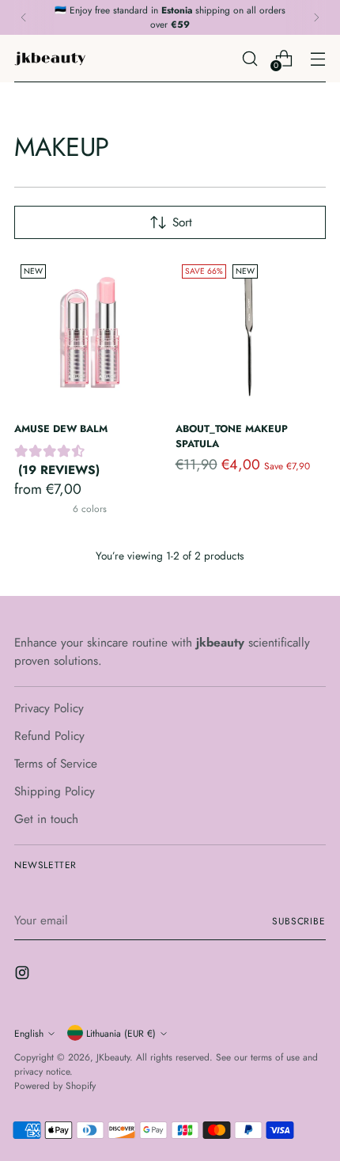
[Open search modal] (249, 58)
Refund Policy (49, 736)
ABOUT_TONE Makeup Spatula (232, 436)
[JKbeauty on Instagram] (23, 975)
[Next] (316, 17)
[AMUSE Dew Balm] (89, 333)
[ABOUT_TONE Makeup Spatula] (251, 333)
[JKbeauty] (49, 58)
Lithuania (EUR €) (121, 1033)
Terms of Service (55, 763)
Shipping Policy (54, 791)
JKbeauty (113, 1057)
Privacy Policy (49, 708)
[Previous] (23, 17)
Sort (182, 222)
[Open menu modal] (317, 58)
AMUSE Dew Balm (61, 428)
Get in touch (46, 819)
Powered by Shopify (55, 1085)
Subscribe (299, 921)
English (28, 1033)
